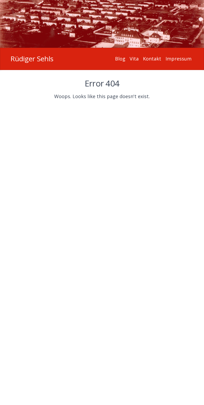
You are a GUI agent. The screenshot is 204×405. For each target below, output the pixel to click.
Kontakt (152, 58)
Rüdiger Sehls (31, 58)
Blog (120, 58)
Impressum (178, 58)
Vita (134, 58)
